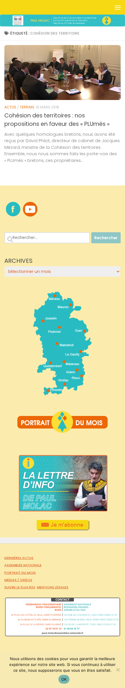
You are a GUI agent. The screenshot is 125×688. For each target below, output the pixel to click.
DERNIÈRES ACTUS (18, 557)
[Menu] (117, 7)
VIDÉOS (26, 580)
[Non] (118, 670)
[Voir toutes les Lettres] (62, 510)
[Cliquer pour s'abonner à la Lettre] (62, 528)
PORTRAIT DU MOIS (20, 572)
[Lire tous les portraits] (62, 430)
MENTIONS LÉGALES (52, 587)
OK (64, 679)
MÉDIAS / (12, 580)
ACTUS (10, 107)
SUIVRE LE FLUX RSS (19, 587)
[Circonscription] (62, 393)
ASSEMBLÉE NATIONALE (23, 565)
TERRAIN (27, 107)
